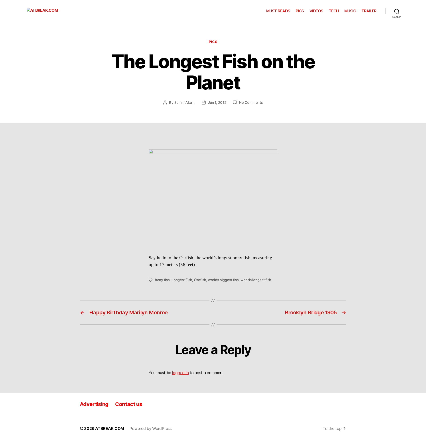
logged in (180, 372)
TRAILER (369, 11)
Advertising (94, 404)
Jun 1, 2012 (217, 102)
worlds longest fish (256, 280)
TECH (334, 11)
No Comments (250, 102)
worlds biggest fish (223, 280)
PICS (300, 11)
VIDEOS (316, 11)
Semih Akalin (184, 102)
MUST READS (278, 11)
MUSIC (350, 11)
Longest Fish (182, 280)
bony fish (162, 280)
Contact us (128, 404)
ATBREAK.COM (109, 428)
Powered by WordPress (150, 428)
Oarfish (200, 280)
